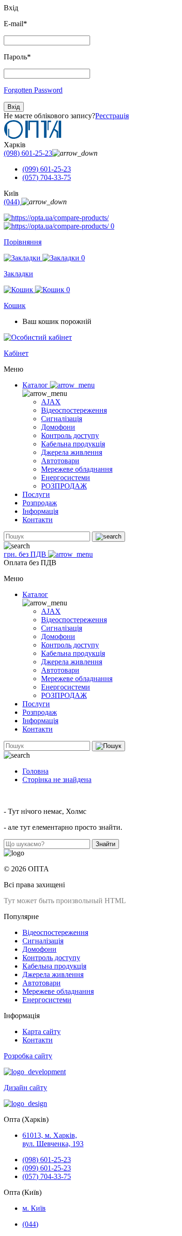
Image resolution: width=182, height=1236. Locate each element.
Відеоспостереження (74, 410)
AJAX (51, 402)
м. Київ (34, 1208)
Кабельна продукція (73, 444)
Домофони (58, 427)
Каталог (36, 385)
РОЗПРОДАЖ (64, 486)
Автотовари (60, 461)
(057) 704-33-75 (46, 177)
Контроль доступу (70, 435)
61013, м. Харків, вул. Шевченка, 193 (53, 1139)
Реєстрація (112, 116)
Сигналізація (61, 419)
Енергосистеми (65, 477)
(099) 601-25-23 (46, 169)
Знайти (105, 844)
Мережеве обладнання (76, 469)
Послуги (36, 494)
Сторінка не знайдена (56, 779)
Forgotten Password (33, 90)
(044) (12, 202)
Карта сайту (41, 1031)
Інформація (40, 511)
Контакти (37, 520)
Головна (35, 771)
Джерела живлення (71, 452)
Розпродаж (39, 503)
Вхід (13, 106)
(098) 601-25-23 (28, 153)
